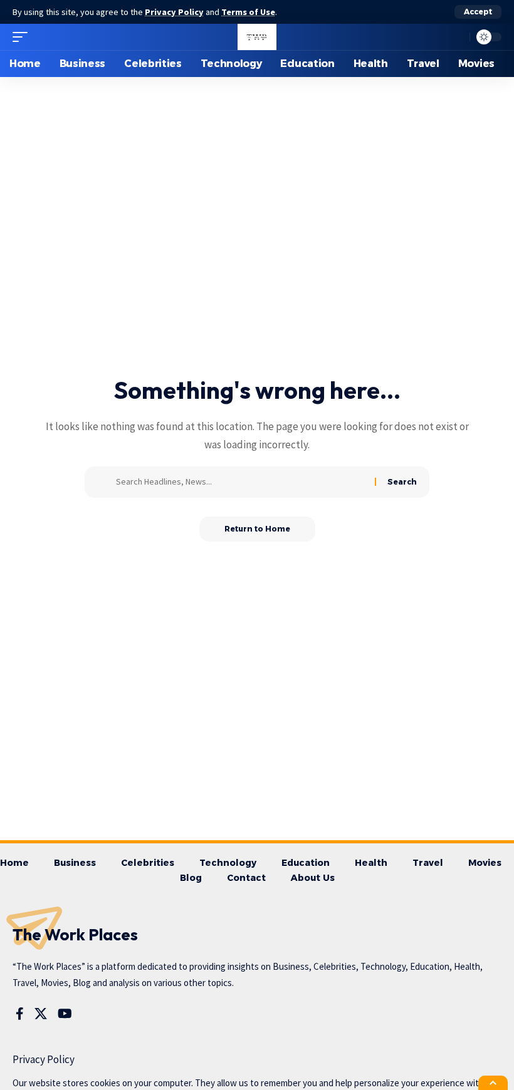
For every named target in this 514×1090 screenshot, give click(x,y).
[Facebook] (20, 1013)
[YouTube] (65, 1013)
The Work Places (75, 934)
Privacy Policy (174, 12)
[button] (477, 12)
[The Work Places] (257, 37)
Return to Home (257, 528)
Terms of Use (248, 12)
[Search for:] (241, 482)
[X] (40, 1013)
